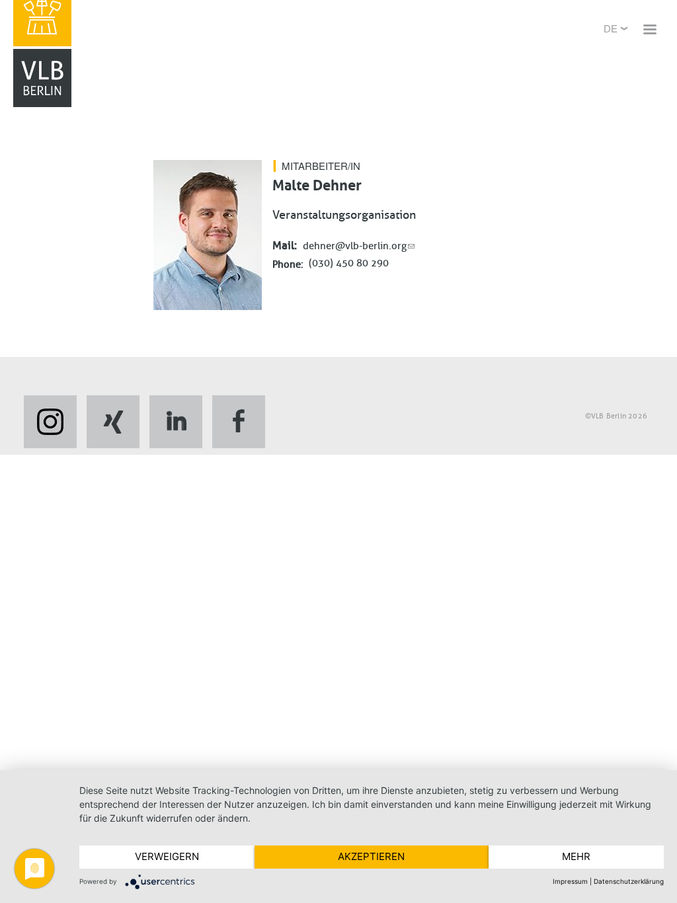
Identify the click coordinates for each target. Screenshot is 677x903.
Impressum (570, 881)
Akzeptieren (371, 856)
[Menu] (649, 30)
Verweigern (167, 856)
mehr (576, 856)
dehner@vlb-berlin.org (355, 246)
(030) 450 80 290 (349, 263)
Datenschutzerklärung (629, 881)
